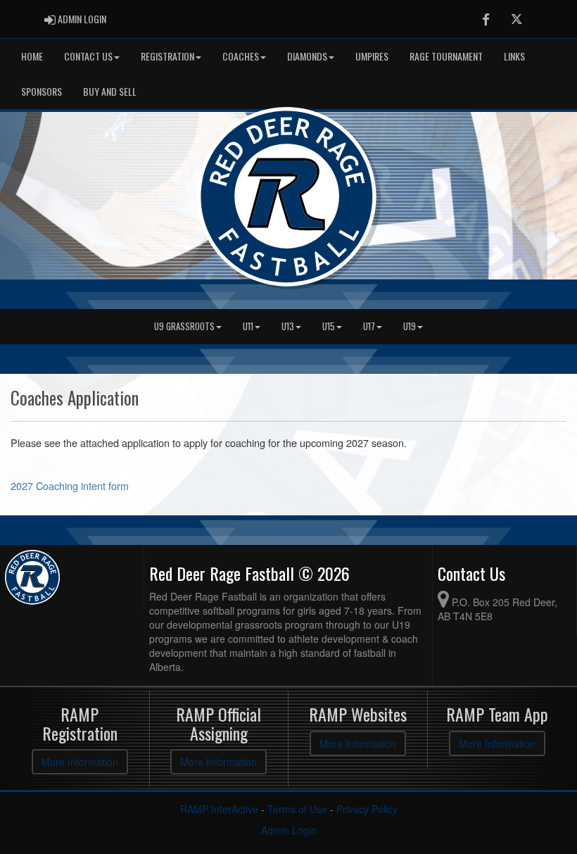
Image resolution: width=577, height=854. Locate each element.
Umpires (371, 56)
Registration (167, 56)
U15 (328, 326)
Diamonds (307, 56)
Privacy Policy (367, 809)
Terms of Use (297, 809)
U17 (369, 326)
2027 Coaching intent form (70, 485)
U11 (248, 326)
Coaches (240, 56)
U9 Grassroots (184, 326)
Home (32, 56)
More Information (80, 762)
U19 (409, 326)
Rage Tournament (446, 56)
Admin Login (289, 830)
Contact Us (88, 56)
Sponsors (41, 91)
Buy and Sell (110, 91)
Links (514, 56)
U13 (287, 326)
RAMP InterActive (219, 809)
